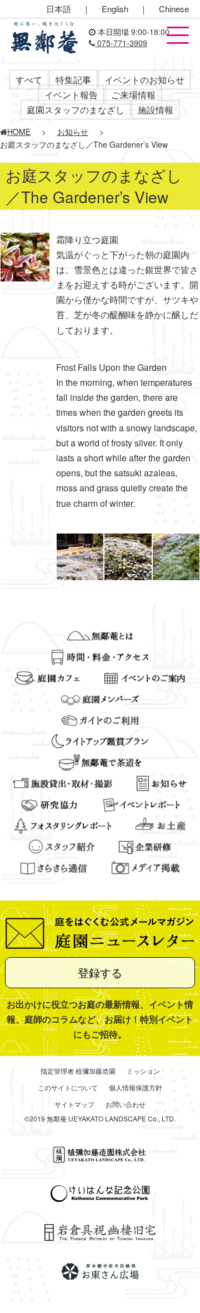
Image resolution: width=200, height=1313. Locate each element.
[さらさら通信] (53, 866)
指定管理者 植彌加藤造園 (78, 1070)
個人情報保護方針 (135, 1087)
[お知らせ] (161, 782)
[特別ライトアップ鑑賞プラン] (100, 740)
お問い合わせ (126, 1104)
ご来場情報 (133, 94)
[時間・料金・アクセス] (100, 655)
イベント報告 (71, 94)
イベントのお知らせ (144, 79)
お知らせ (72, 131)
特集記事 (73, 79)
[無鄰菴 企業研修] (145, 845)
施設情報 (155, 109)
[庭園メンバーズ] (100, 697)
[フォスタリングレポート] (62, 824)
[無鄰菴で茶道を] (100, 761)
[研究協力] (49, 803)
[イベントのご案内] (144, 676)
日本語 (58, 8)
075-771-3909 (121, 42)
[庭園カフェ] (47, 676)
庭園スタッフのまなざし (75, 109)
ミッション (143, 1070)
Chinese (174, 8)
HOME (19, 131)
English (115, 8)
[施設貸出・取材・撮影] (62, 782)
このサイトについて (68, 1087)
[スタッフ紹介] (62, 845)
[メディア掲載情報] (146, 866)
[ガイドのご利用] (100, 719)
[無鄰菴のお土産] (160, 824)
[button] (178, 36)
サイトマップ (74, 1104)
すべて (29, 79)
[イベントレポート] (141, 803)
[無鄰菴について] (99, 634)
